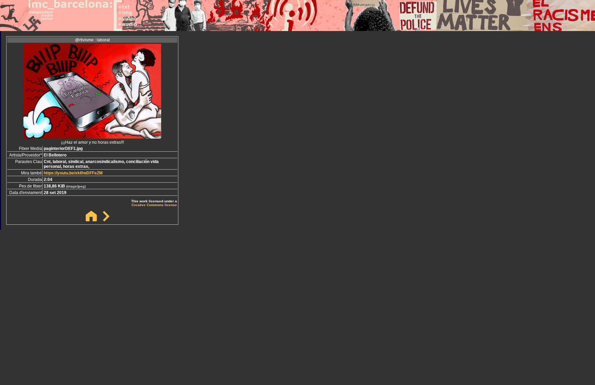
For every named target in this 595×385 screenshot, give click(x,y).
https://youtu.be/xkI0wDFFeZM (73, 173)
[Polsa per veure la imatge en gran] (92, 137)
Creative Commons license (154, 205)
